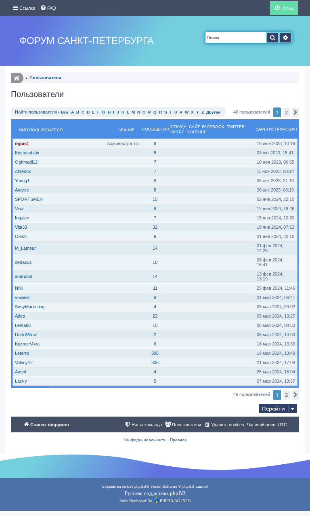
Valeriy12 (24, 362)
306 (155, 353)
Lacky (21, 381)
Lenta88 (23, 325)
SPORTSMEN (29, 199)
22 (155, 316)
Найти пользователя (36, 112)
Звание (126, 130)
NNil (19, 288)
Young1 (22, 180)
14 (155, 248)
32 (155, 227)
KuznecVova (27, 343)
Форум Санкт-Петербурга (86, 40)
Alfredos (23, 171)
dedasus (23, 262)
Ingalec (22, 217)
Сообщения (155, 129)
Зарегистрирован (276, 129)
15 (155, 199)
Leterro (22, 353)
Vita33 (21, 227)
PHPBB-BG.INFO (175, 501)
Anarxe (22, 189)
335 (155, 362)
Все (65, 112)
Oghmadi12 (26, 162)
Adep (20, 316)
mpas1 (22, 143)
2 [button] (286, 112)
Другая (213, 112)
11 (155, 288)
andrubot (23, 276)
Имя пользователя (41, 130)
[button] (295, 112)
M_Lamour (25, 248)
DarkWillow (26, 334)
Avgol (20, 371)
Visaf (20, 208)
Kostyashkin (27, 152)
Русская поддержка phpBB (155, 493)
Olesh (21, 236)
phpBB (140, 486)
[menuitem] (48, 8)
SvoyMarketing (29, 306)
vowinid (22, 297)
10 (155, 262)
